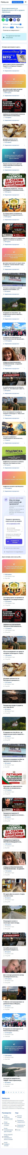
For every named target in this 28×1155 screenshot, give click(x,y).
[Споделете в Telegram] (7, 19)
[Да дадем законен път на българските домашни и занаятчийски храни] (14, 135)
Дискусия (20, 27)
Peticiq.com (5, 2)
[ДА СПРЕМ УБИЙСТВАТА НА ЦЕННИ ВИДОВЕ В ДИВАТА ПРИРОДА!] (14, 85)
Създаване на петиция (15, 541)
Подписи (8, 27)
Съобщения (16, 24)
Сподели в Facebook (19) (12, 16)
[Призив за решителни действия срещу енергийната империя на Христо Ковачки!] (14, 160)
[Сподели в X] (10, 19)
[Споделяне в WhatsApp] (3, 19)
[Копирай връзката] (18, 19)
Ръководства (6, 1113)
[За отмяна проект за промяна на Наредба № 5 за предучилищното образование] (14, 209)
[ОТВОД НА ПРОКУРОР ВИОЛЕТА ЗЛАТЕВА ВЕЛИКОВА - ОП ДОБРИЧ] (14, 358)
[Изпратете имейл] (14, 19)
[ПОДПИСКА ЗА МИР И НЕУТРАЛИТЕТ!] (14, 482)
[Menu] (25, 2)
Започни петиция (17, 2)
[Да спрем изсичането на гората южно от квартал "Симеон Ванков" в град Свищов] (14, 259)
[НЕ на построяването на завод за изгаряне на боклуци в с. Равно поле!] (14, 408)
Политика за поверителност (11, 30)
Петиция (5, 24)
